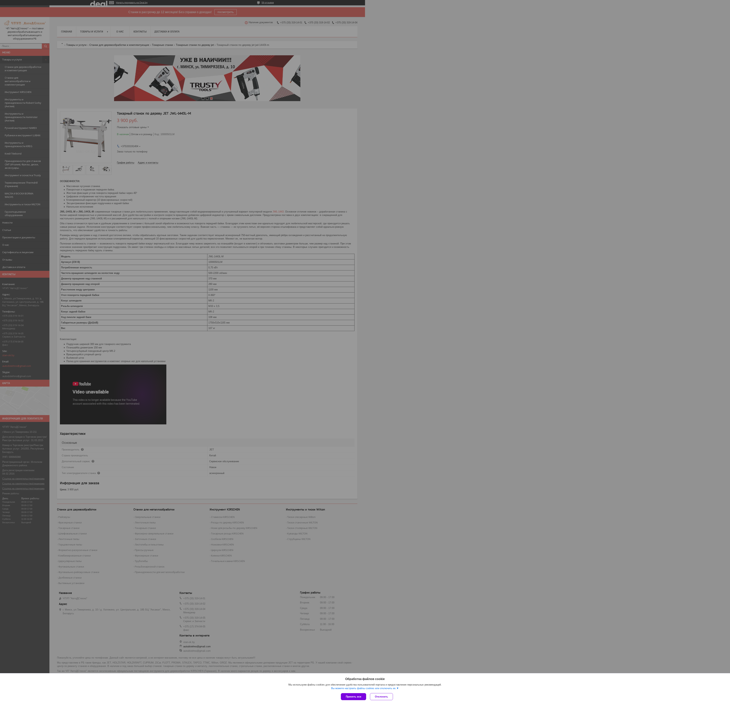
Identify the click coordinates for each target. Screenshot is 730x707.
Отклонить (381, 696)
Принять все (353, 696)
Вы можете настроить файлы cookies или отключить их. (363, 688)
